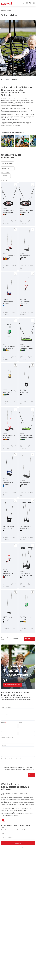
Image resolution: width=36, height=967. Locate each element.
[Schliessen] (33, 820)
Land (2, 833)
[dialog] (18, 483)
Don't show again (18, 848)
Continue (18, 843)
